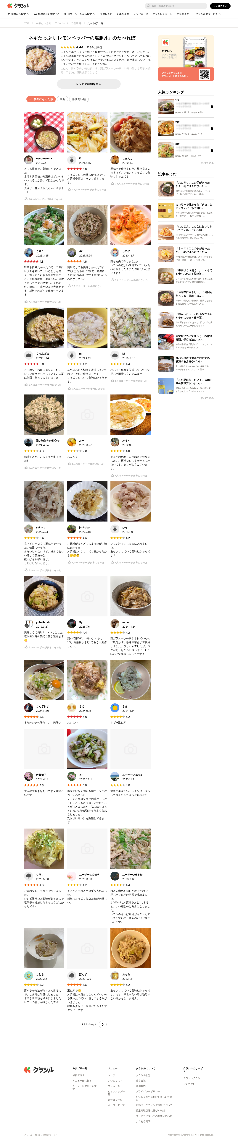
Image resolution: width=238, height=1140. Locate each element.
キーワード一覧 (116, 1105)
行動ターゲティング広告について (154, 1105)
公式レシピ (106, 13)
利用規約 (141, 1085)
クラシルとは (143, 1075)
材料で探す (79, 1075)
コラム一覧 (114, 1085)
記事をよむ (123, 13)
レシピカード (141, 13)
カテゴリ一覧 (115, 1099)
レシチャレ (189, 1083)
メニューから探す (82, 1080)
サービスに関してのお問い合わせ (154, 1115)
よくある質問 (143, 1121)
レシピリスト (115, 1080)
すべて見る (207, 398)
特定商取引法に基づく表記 (150, 1110)
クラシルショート (162, 13)
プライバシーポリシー (148, 1091)
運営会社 (141, 1080)
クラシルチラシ (191, 1078)
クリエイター (184, 13)
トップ (111, 1075)
